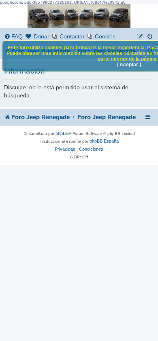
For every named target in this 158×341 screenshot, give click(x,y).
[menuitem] (13, 36)
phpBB (62, 133)
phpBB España (104, 141)
